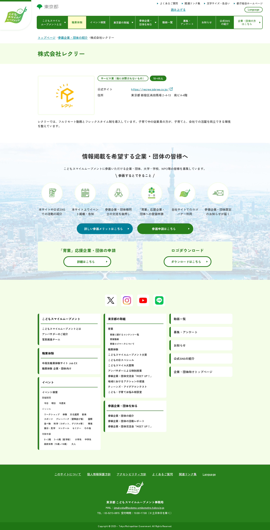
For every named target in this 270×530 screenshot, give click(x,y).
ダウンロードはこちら (186, 261)
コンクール (63, 428)
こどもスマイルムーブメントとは (61, 329)
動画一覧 (180, 319)
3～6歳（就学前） (63, 439)
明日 (53, 403)
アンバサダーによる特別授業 (125, 370)
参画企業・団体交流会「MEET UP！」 (130, 376)
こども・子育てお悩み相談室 (125, 392)
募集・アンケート (185, 332)
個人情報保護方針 (99, 474)
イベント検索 (50, 392)
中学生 (88, 439)
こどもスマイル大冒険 (121, 365)
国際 (90, 418)
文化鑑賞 (74, 414)
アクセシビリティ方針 (131, 474)
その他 (87, 428)
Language (253, 9)
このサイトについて (67, 474)
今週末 (62, 403)
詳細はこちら (86, 261)
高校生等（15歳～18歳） (56, 443)
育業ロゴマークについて (122, 343)
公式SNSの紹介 (184, 358)
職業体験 (113, 349)
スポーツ (48, 418)
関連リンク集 (192, 3)
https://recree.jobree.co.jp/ (150, 89)
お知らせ (180, 345)
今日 (46, 403)
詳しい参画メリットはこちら (103, 228)
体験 (65, 414)
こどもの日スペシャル (121, 360)
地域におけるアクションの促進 (126, 381)
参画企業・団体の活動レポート (126, 421)
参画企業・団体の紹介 (121, 415)
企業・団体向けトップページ (193, 372)
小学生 (78, 439)
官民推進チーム (51, 339)
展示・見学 (49, 428)
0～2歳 (47, 439)
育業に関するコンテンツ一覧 (124, 334)
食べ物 (47, 423)
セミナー (76, 428)
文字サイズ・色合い (218, 3)
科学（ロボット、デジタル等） (69, 423)
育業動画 (114, 339)
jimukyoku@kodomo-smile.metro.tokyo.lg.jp (139, 507)
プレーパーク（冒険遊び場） (70, 418)
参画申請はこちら (164, 228)
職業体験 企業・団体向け (56, 368)
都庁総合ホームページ (250, 3)
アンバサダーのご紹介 (55, 334)
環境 (90, 423)
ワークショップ (52, 414)
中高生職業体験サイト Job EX (59, 363)
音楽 (84, 414)
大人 (73, 443)
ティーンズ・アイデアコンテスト (127, 386)
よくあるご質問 (169, 3)
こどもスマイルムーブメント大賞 (127, 354)
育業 (110, 329)
